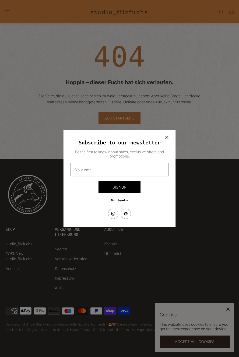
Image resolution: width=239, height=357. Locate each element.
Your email (84, 170)
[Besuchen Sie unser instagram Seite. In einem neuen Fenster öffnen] (113, 214)
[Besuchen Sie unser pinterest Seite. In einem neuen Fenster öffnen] (126, 214)
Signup (119, 187)
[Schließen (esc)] (167, 137)
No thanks (119, 200)
